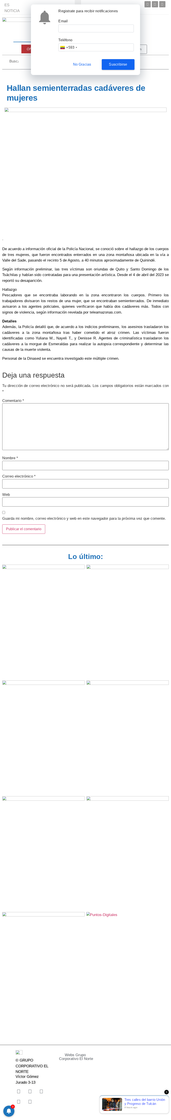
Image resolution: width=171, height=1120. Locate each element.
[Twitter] (155, 4)
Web (6, 495)
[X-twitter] (30, 1092)
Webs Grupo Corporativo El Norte (76, 1057)
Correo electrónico (19, 476)
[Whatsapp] (30, 1102)
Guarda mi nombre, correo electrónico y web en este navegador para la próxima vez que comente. (84, 518)
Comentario (13, 401)
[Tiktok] (18, 1102)
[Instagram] (41, 1092)
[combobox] (68, 47)
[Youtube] (162, 4)
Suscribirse (118, 64)
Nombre (10, 458)
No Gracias (82, 64)
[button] (81, 1057)
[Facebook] (148, 4)
